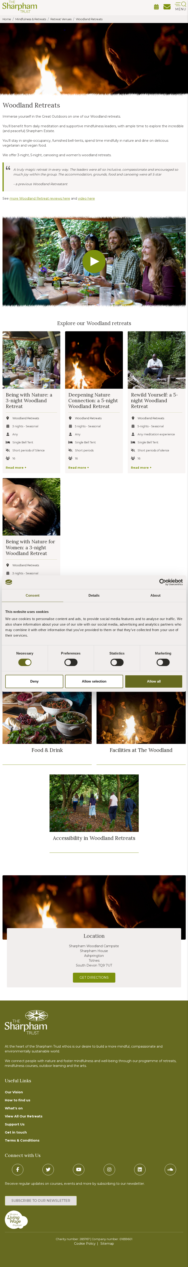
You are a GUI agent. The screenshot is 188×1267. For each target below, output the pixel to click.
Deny (34, 681)
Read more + (16, 467)
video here (86, 198)
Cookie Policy (85, 1243)
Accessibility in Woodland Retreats (94, 838)
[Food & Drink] (47, 715)
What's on (14, 1108)
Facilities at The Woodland (141, 750)
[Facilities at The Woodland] (141, 715)
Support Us (15, 1124)
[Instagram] (109, 1169)
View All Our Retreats (23, 1116)
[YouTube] (78, 1169)
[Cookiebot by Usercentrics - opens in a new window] (163, 582)
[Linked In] (140, 1169)
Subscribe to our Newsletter (40, 1201)
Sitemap (107, 1243)
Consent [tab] (32, 595)
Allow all (154, 681)
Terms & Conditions (22, 1140)
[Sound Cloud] (170, 1169)
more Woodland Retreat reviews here (40, 198)
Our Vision (14, 1092)
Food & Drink (47, 750)
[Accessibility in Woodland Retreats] (94, 803)
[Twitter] (48, 1169)
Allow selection (94, 681)
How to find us (17, 1100)
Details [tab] (94, 595)
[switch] (70, 662)
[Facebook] (17, 1169)
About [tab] (155, 595)
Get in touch (16, 1132)
